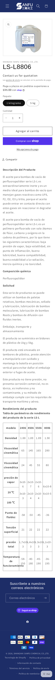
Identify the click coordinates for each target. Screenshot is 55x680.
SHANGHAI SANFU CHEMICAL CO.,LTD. (31, 653)
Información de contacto (29, 663)
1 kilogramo (14, 103)
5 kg (32, 103)
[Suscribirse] (45, 598)
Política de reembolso (29, 673)
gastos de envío (13, 80)
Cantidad (7, 110)
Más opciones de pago (27, 149)
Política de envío (41, 668)
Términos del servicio (19, 668)
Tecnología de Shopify (15, 657)
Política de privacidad (39, 657)
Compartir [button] (11, 159)
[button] (7, 6)
